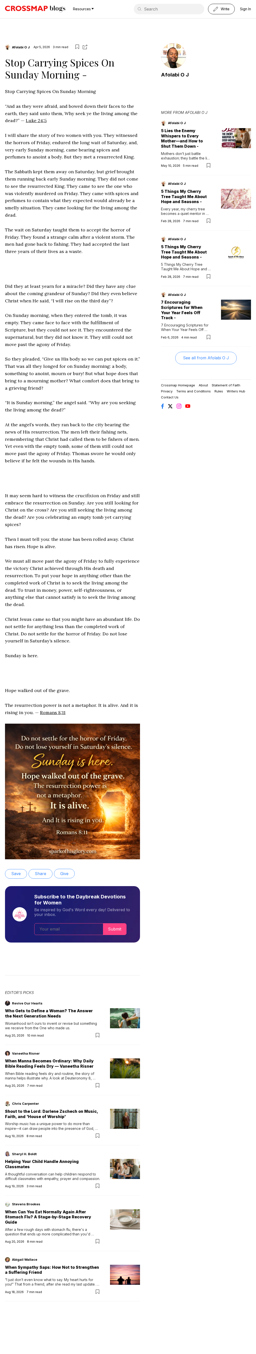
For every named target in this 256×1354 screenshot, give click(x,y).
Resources (82, 9)
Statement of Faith (226, 385)
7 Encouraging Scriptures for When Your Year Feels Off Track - (181, 310)
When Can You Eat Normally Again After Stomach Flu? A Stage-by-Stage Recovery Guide (48, 1217)
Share (40, 873)
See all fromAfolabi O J (206, 357)
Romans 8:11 (53, 712)
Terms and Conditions (193, 391)
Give (64, 873)
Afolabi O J (21, 47)
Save (16, 873)
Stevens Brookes (26, 1204)
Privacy (166, 391)
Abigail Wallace (24, 1259)
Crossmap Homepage (178, 385)
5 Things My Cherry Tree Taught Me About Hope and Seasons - (184, 196)
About (203, 385)
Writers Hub (236, 391)
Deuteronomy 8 (78, 1078)
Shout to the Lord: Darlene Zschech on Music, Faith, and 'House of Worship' (51, 1114)
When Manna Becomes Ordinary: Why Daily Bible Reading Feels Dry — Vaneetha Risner (49, 1063)
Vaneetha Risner (26, 1053)
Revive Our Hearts (27, 1003)
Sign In (245, 9)
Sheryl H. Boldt (24, 1154)
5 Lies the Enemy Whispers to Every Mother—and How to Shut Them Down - (182, 138)
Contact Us (169, 397)
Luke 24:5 (36, 120)
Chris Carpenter (25, 1104)
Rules (218, 391)
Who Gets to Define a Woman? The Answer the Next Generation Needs (49, 1013)
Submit (114, 929)
